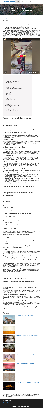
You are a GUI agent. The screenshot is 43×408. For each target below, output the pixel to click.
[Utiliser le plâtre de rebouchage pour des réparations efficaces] (9, 348)
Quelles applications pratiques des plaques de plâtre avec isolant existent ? (17, 109)
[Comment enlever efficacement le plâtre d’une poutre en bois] (9, 330)
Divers (31, 1)
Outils (22, 1)
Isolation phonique (8, 93)
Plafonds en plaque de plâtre (10, 87)
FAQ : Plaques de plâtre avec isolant (10, 106)
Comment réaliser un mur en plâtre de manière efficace (25, 373)
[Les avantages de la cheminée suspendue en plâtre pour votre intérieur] (9, 386)
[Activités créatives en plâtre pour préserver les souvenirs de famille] (9, 339)
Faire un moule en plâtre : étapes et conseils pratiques (25, 315)
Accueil (4, 16)
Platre (17, 1)
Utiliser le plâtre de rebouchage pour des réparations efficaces (26, 344)
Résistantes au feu (8, 104)
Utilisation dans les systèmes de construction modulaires (14, 88)
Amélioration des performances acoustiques (12, 81)
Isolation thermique (8, 92)
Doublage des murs (8, 86)
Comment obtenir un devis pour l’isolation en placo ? (25, 363)
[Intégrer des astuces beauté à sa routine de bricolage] (9, 358)
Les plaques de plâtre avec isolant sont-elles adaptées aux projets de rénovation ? (18, 112)
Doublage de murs (8, 98)
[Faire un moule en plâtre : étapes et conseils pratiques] (9, 319)
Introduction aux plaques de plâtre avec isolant (11, 89)
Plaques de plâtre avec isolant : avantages (11, 78)
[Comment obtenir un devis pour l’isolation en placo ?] (9, 367)
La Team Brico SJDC (6, 402)
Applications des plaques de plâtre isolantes (11, 95)
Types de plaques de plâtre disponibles (10, 100)
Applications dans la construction (9, 83)
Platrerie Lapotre (9, 1)
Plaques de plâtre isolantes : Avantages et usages (12, 105)
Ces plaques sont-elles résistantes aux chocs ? (13, 110)
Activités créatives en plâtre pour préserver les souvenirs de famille (27, 335)
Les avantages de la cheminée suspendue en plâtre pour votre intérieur (28, 382)
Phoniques (7, 103)
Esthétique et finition (9, 82)
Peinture (27, 1)
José (3, 393)
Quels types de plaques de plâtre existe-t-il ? (12, 111)
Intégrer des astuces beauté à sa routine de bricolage (25, 354)
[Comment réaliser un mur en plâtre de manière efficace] (9, 377)
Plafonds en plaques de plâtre (10, 99)
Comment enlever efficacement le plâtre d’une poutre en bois (26, 326)
